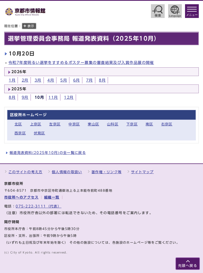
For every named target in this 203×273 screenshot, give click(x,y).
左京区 (55, 124)
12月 (68, 97)
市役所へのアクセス (21, 197)
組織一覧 (51, 197)
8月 (102, 80)
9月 (25, 97)
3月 (38, 80)
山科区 (112, 124)
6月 (76, 80)
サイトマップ (142, 172)
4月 (50, 80)
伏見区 (39, 133)
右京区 (167, 124)
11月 (53, 97)
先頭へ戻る (187, 265)
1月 (12, 80)
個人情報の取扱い (67, 172)
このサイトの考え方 (25, 172)
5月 (63, 80)
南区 (149, 124)
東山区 (93, 124)
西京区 (20, 133)
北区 (18, 124)
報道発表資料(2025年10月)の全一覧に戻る (48, 152)
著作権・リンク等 (106, 172)
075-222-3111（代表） (38, 206)
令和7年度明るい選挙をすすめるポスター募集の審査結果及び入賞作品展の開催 (81, 62)
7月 (89, 80)
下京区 (132, 124)
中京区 (74, 124)
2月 (25, 80)
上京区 (35, 124)
